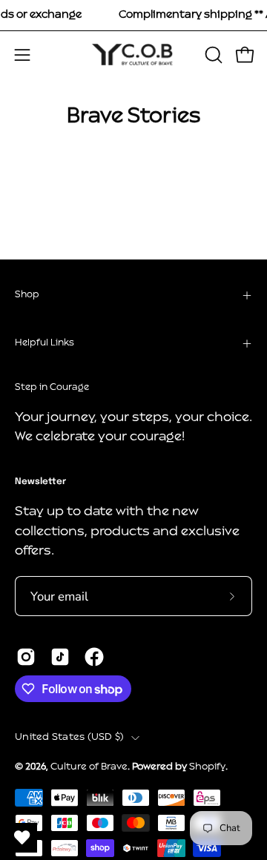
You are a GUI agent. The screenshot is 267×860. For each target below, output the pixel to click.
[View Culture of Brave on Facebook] (94, 657)
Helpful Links (44, 343)
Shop (27, 295)
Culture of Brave (89, 767)
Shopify (207, 767)
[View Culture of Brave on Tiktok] (60, 657)
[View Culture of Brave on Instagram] (26, 657)
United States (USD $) (69, 737)
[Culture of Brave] (133, 54)
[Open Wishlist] (22, 838)
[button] (212, 54)
